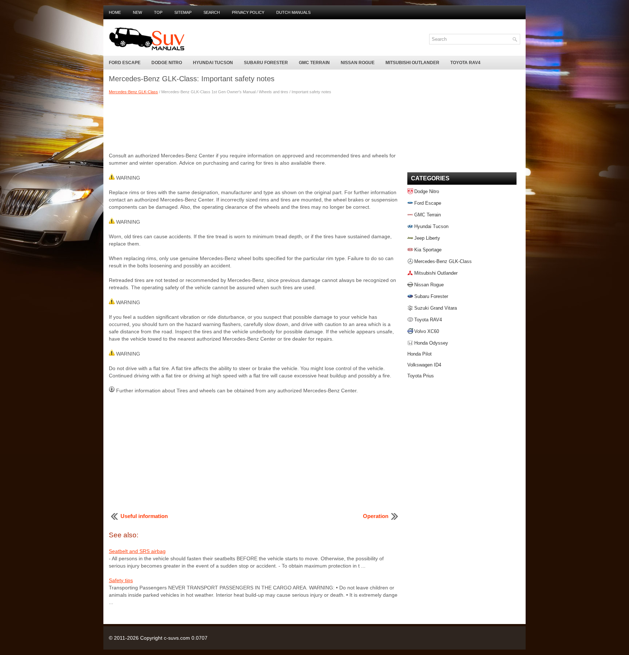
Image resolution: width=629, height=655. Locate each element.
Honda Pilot (419, 354)
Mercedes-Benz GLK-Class (133, 92)
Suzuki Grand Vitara (435, 308)
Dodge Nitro (166, 62)
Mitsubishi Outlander (412, 62)
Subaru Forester (266, 62)
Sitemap (182, 12)
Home (115, 12)
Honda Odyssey (431, 343)
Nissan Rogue (358, 62)
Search (211, 12)
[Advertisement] (254, 123)
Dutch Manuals (293, 12)
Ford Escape (125, 62)
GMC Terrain (314, 62)
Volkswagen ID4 (424, 365)
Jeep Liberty (427, 238)
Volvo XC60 (426, 331)
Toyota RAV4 (465, 62)
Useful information (144, 516)
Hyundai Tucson (213, 62)
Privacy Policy (248, 12)
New (137, 12)
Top (158, 12)
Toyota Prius (420, 376)
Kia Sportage (428, 249)
